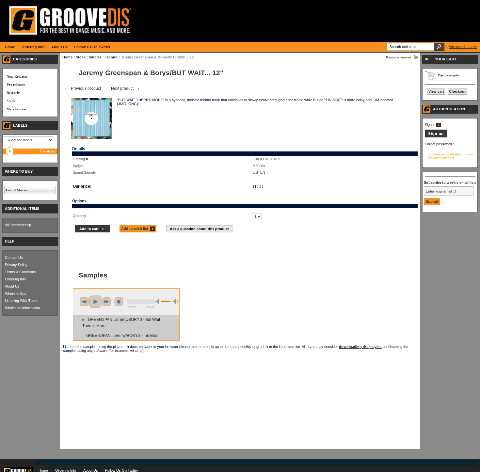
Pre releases (16, 85)
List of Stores (16, 190)
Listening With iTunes (22, 301)
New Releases (17, 76)
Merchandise (16, 109)
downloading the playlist (360, 347)
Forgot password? (439, 144)
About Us (12, 286)
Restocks (13, 93)
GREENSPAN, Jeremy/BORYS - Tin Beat (122, 335)
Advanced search (463, 47)
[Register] (436, 136)
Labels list (48, 151)
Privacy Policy (16, 265)
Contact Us (14, 258)
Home (67, 57)
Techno (111, 57)
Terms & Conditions (20, 272)
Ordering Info (15, 279)
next (106, 301)
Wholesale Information (22, 308)
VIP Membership (18, 225)
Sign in (430, 125)
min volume (158, 301)
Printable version (398, 57)
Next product (125, 88)
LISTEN (259, 172)
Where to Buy (15, 293)
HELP (9, 241)
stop (118, 301)
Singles (95, 57)
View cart (436, 91)
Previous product (82, 88)
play (95, 301)
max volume (176, 301)
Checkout (457, 91)
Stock (81, 57)
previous (84, 301)
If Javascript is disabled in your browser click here (451, 156)
